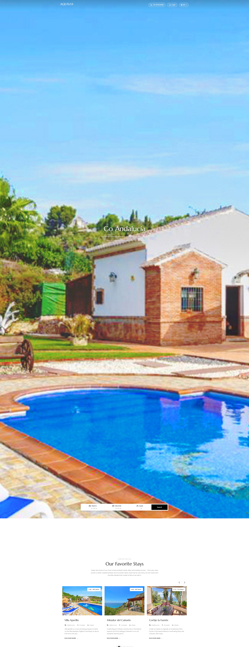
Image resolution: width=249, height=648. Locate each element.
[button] (93, 507)
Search (159, 507)
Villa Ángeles (114, 620)
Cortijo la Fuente (74, 620)
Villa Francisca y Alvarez (162, 620)
